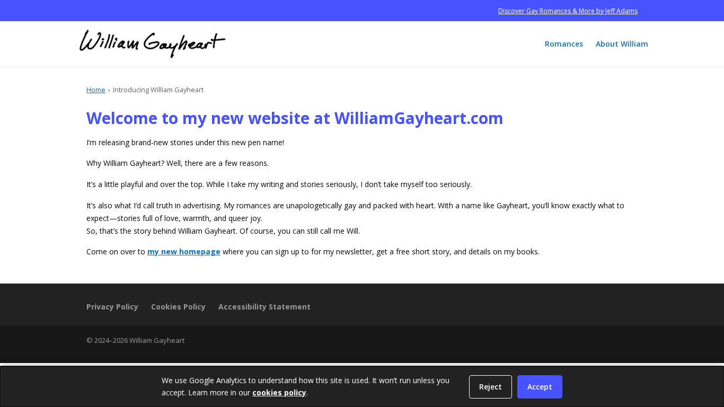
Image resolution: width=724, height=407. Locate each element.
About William (622, 44)
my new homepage (183, 251)
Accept (539, 387)
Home (95, 89)
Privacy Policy (112, 307)
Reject (490, 387)
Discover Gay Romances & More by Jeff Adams (568, 10)
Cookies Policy (178, 307)
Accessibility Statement (264, 307)
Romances (564, 44)
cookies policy (279, 392)
